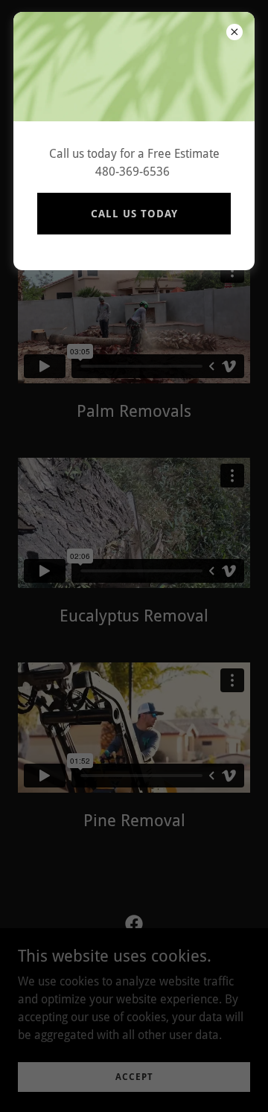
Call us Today (134, 214)
